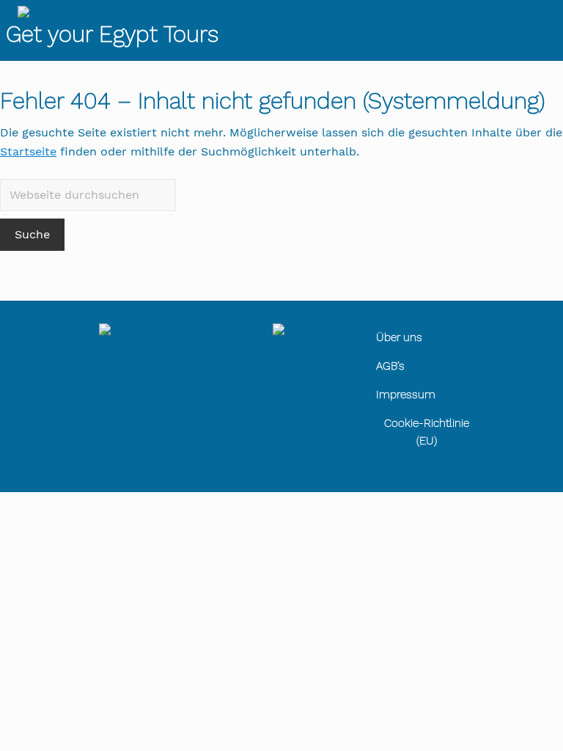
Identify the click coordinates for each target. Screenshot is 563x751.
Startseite (28, 151)
